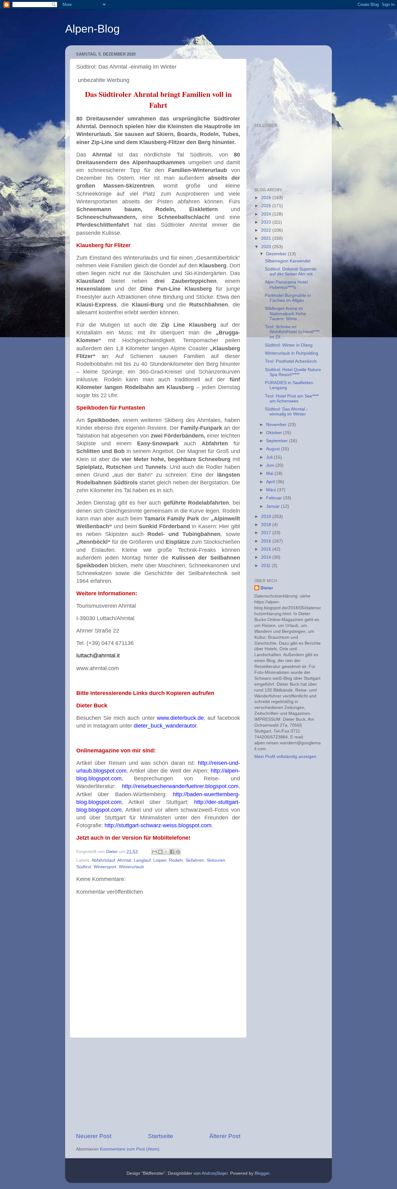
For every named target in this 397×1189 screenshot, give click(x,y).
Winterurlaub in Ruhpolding (291, 353)
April (271, 481)
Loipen (160, 860)
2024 (266, 214)
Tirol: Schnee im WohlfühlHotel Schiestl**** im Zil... (292, 331)
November (277, 424)
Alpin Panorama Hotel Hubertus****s (286, 284)
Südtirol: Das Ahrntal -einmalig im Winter (286, 411)
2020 (266, 246)
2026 (266, 197)
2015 (266, 549)
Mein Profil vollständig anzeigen (285, 756)
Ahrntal (124, 860)
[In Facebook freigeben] (172, 852)
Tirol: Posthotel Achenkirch (291, 361)
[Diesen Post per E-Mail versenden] (154, 852)
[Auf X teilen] (166, 852)
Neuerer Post (93, 1136)
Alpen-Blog (92, 28)
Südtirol (83, 867)
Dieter (267, 588)
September (277, 440)
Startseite (160, 1136)
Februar (274, 498)
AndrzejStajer (215, 1173)
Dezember (277, 254)
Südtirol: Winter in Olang (289, 345)
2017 (266, 532)
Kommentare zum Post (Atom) (129, 1149)
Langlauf (142, 860)
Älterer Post (224, 1136)
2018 (266, 524)
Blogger (262, 1173)
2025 (266, 205)
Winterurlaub (131, 867)
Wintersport (105, 867)
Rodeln (176, 860)
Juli (270, 457)
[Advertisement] (158, 1085)
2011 (266, 565)
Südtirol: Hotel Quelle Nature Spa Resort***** (293, 372)
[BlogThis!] (160, 852)
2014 (266, 557)
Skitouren (216, 860)
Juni (270, 465)
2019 (266, 516)
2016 (266, 541)
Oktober (274, 432)
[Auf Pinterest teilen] (178, 852)
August (273, 449)
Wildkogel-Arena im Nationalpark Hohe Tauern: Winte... (285, 313)
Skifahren (194, 860)
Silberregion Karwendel (287, 261)
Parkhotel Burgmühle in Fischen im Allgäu (288, 298)
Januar (273, 506)
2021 (266, 238)
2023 (266, 222)
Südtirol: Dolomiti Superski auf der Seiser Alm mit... (290, 271)
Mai (270, 473)
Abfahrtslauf (103, 860)
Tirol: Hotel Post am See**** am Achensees (292, 398)
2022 (266, 230)
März (271, 490)
